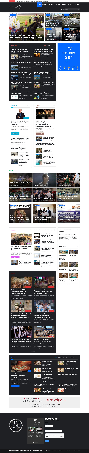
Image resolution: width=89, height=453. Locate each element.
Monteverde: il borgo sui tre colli (63, 268)
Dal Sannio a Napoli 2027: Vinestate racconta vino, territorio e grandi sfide (26, 35)
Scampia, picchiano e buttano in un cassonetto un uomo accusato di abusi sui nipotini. (31, 432)
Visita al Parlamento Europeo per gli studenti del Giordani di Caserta (21, 248)
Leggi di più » (15, 133)
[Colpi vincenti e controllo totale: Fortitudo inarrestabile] (68, 180)
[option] (44, 27)
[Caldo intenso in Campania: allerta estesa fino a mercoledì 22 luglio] (37, 55)
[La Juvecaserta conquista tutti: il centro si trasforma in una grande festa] (21, 180)
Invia (47, 441)
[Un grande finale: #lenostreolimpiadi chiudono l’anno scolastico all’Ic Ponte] (37, 255)
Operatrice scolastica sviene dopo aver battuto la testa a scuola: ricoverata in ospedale (47, 249)
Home (39, 4)
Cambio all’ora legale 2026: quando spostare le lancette (21, 92)
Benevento (50, 4)
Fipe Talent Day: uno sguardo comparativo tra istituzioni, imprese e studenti (25, 263)
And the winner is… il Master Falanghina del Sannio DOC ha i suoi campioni (44, 219)
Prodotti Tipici (68, 357)
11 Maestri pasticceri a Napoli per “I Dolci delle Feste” (70, 363)
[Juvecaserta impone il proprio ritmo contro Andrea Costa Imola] (44, 195)
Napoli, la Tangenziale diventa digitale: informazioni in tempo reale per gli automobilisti (21, 62)
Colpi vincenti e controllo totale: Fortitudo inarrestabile (67, 185)
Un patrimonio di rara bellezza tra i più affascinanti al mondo (43, 73)
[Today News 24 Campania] (15, 7)
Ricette (73, 357)
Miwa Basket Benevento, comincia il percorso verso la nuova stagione (71, 37)
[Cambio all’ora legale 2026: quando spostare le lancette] (14, 97)
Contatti (77, 4)
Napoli (44, 4)
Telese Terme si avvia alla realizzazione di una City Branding (48, 139)
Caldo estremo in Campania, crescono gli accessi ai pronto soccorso (19, 51)
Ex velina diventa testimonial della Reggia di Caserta (47, 150)
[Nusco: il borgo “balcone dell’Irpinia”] (63, 275)
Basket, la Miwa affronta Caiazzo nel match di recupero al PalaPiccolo (68, 198)
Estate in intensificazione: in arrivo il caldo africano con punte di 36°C (44, 61)
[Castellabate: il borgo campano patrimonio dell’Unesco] (63, 252)
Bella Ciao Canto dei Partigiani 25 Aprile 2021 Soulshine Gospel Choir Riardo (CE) (39, 432)
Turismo (38, 105)
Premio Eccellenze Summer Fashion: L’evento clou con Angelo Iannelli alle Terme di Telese (19, 218)
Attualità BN (13, 14)
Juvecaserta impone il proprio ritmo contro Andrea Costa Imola (44, 199)
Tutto (45, 45)
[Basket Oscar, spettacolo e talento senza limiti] (44, 180)
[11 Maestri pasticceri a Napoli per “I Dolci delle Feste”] (61, 363)
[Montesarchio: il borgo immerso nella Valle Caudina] (73, 264)
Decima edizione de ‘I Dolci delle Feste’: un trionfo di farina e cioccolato (47, 363)
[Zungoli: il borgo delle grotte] (73, 252)
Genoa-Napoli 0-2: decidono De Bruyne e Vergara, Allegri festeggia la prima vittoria (31, 1)
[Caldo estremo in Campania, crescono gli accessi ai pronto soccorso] (14, 56)
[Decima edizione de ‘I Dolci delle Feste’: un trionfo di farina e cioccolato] (37, 363)
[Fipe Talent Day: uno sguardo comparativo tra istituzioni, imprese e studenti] (14, 262)
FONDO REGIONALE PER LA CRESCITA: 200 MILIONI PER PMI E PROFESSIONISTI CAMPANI (24, 162)
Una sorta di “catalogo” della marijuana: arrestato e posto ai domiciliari (53, 37)
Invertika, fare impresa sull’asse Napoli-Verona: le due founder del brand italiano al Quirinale (19, 148)
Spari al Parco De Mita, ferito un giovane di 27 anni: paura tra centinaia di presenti (53, 22)
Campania (48, 45)
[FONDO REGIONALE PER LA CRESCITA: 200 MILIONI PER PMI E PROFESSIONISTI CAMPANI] (14, 161)
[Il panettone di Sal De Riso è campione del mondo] (61, 370)
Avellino (58, 4)
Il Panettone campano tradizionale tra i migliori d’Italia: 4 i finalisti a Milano (67, 385)
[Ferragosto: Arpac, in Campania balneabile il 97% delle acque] (39, 162)
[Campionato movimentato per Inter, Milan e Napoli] (14, 87)
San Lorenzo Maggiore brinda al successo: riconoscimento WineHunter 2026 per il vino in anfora (71, 22)
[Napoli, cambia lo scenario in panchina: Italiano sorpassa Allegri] (14, 77)
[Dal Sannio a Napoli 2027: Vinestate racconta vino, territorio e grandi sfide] (26, 27)
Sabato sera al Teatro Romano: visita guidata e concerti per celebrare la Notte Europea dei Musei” (43, 123)
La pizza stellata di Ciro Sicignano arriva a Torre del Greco (44, 385)
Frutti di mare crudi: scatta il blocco (44, 82)
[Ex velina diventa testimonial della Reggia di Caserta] (39, 150)
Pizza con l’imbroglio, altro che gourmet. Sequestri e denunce (47, 370)
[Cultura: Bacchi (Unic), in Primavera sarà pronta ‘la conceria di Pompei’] (14, 154)
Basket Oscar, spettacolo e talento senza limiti (42, 185)
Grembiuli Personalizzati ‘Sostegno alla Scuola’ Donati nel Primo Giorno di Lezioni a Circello (47, 242)
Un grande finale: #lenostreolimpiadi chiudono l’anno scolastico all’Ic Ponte (46, 256)
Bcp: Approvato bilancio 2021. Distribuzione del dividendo (18, 143)
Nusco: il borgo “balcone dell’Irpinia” (62, 280)
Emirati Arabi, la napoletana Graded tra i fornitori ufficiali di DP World (20, 122)
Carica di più (32, 351)
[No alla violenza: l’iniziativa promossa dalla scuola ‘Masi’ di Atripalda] (37, 235)
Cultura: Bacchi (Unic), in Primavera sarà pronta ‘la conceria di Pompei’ (24, 154)
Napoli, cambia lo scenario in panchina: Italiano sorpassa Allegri (21, 73)
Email (46, 429)
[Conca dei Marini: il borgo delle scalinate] (73, 275)
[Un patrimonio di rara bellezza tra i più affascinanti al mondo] (37, 77)
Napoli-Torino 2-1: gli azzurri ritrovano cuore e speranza (41, 92)
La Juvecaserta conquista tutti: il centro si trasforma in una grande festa (20, 184)
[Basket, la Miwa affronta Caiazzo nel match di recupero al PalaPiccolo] (68, 195)
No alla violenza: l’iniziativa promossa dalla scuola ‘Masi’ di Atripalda (47, 235)
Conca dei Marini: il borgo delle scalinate (73, 280)
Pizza (64, 357)
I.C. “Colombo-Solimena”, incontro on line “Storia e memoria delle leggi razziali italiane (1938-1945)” (47, 263)
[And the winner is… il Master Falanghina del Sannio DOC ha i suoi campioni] (44, 213)
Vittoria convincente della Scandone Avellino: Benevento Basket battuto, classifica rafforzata (19, 197)
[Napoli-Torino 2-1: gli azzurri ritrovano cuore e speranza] (37, 97)
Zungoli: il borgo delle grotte (72, 256)
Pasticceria (60, 357)
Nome (46, 424)
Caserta (64, 4)
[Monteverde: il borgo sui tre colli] (63, 264)
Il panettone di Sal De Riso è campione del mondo (71, 369)
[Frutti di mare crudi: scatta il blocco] (37, 86)
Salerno (70, 4)
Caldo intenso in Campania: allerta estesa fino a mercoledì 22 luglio (43, 50)
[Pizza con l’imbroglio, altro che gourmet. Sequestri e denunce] (37, 370)
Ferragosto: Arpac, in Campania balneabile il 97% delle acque (49, 162)
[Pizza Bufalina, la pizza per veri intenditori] (61, 390)
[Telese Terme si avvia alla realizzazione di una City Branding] (39, 138)
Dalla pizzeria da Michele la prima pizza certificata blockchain (19, 375)
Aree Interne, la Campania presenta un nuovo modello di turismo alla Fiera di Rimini (45, 145)
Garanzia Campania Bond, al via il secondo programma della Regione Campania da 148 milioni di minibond (20, 138)
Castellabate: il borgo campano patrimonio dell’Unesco (63, 257)
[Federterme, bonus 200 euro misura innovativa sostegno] (39, 156)
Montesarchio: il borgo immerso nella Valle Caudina (73, 269)
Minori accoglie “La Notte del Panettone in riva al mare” (67, 375)
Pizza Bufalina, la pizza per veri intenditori (70, 389)
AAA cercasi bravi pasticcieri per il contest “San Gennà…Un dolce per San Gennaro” (48, 390)
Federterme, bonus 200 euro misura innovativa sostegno (48, 156)
